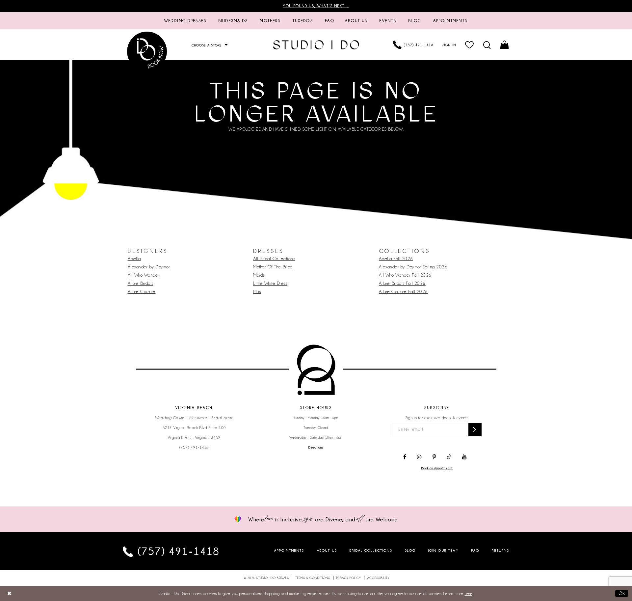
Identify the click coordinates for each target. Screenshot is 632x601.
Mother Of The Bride (273, 266)
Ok (622, 593)
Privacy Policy (348, 578)
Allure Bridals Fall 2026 (402, 283)
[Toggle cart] (505, 44)
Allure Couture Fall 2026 (403, 291)
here (468, 593)
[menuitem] (185, 20)
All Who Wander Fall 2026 (405, 275)
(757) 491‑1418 (194, 448)
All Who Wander (143, 275)
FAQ (475, 550)
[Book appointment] (147, 51)
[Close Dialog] (9, 593)
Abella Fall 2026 (396, 258)
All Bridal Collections (274, 258)
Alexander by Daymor (149, 266)
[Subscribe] (475, 429)
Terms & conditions (312, 578)
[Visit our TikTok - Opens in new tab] (449, 457)
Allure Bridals (140, 283)
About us (327, 550)
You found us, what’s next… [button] (316, 6)
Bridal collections (371, 550)
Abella (134, 258)
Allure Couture (142, 291)
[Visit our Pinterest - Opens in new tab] (434, 457)
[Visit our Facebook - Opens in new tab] (405, 457)
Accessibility (378, 578)
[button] (470, 44)
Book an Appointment (437, 468)
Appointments (289, 550)
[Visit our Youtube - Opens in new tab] (464, 457)
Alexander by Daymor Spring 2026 (413, 266)
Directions (315, 447)
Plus (257, 291)
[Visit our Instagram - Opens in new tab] (419, 457)
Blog (410, 550)
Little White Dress (270, 283)
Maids (259, 275)
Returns (500, 550)
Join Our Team (443, 550)
